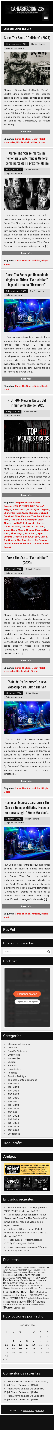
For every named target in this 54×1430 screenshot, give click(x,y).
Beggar (7, 509)
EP (39, 1275)
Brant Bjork (33, 509)
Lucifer (41, 523)
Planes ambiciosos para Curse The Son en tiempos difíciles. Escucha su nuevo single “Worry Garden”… (27, 807)
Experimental (9, 1278)
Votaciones (14, 1133)
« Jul (5, 1359)
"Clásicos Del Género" (12, 1267)
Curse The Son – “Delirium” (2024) (27, 37)
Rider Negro (16, 533)
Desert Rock (8, 1275)
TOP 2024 (13, 1122)
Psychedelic (17, 1298)
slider (34, 142)
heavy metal (32, 1278)
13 (27, 1344)
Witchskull (26, 543)
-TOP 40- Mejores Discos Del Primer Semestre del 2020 (27, 402)
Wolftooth (38, 543)
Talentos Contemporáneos (22, 1079)
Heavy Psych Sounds (24, 1280)
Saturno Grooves (13, 536)
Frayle (46, 516)
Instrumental (17, 1282)
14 (33, 1344)
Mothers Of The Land (32, 526)
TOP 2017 (13, 1101)
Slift (37, 536)
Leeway (40, 1410)
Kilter (6, 519)
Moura (21, 530)
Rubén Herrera (38, 44)
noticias (36, 260)
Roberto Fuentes (33, 569)
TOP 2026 (13, 1130)
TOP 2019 (13, 1104)
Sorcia (43, 536)
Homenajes (14, 1058)
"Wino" (40, 506)
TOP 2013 (13, 1086)
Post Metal (21, 1295)
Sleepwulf (28, 536)
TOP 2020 (13, 1108)
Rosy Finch (30, 533)
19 (20, 1348)
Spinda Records (23, 1304)
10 (6, 1344)
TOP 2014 (13, 1090)
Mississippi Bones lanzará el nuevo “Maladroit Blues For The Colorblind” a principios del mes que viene (25, 1218)
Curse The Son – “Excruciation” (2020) (27, 560)
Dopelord (9, 516)
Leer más (26, 131)
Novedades (14, 1069)
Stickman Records (38, 1304)
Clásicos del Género (19, 1043)
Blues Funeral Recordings (17, 1272)
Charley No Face (12, 512)
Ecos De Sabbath (17, 1051)
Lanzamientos (11, 1285)
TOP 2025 (13, 1126)
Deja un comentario (15, 48)
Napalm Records (25, 1288)
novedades (9, 142)
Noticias (12, 1065)
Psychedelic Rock (34, 1298)
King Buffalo (17, 519)
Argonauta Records (37, 1270)
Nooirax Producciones (41, 1288)
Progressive (35, 1294)
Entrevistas (14, 1054)
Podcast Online (9, 1295)
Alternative (23, 1269)
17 (6, 1348)
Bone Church (19, 509)
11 (13, 1344)
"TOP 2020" (28, 506)
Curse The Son (22, 138)
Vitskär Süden (11, 543)
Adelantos (13, 1270)
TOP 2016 (13, 1097)
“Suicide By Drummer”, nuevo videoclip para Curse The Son (27, 684)
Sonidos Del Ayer (17, 1076)
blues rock (33, 1272)
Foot (39, 516)
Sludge (41, 1301)
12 (20, 1344)
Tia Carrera (41, 540)
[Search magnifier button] (49, 951)
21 (33, 1348)
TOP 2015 (13, 1094)
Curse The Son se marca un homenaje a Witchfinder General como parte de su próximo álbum (27, 158)
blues (5, 1272)
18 (13, 1348)
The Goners (10, 540)
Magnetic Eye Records (28, 1286)
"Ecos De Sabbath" (30, 1267)
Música (12, 1061)
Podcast (12, 1072)
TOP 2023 (13, 1119)
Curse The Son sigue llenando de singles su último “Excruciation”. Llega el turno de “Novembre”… (27, 279)
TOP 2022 (13, 1115)
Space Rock (9, 1304)
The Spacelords (25, 540)
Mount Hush (10, 530)
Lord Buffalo (18, 523)
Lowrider (31, 523)
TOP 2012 (13, 1083)
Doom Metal (38, 138)
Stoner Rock (19, 1307)
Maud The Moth (12, 526)
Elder (17, 516)
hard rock (21, 1277)
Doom (18, 1275)
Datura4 (43, 512)
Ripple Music (23, 142)
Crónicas (12, 1047)
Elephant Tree (28, 516)
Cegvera (45, 509)
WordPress (28, 1410)
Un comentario (13, 415)
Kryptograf (31, 519)
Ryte (40, 533)
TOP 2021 (13, 1112)
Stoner (41, 142)
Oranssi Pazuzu (34, 530)
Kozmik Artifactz (33, 1283)
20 (27, 1348)
